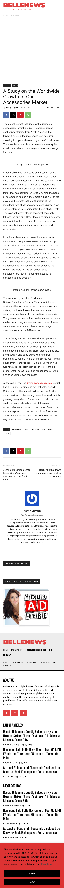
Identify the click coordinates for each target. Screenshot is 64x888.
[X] (13, 115)
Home (5, 15)
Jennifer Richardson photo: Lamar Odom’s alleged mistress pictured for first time (17, 475)
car (43, 429)
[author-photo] (32, 506)
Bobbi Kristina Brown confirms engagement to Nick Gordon (48, 473)
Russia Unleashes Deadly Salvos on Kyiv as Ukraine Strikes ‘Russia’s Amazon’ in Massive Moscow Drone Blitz (32, 736)
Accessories (16, 429)
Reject (32, 882)
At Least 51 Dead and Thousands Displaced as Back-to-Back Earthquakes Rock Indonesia (31, 770)
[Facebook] (6, 115)
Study (7, 433)
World (15, 86)
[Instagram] (14, 713)
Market (51, 429)
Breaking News (11, 745)
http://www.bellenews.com (32, 515)
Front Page (9, 763)
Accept (32, 873)
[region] (32, 865)
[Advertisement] (32, 51)
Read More (46, 864)
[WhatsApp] (28, 115)
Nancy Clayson (12, 107)
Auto (27, 429)
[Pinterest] (20, 115)
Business (15, 15)
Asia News (8, 776)
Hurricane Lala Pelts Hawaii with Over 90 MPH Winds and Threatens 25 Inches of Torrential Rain (32, 754)
